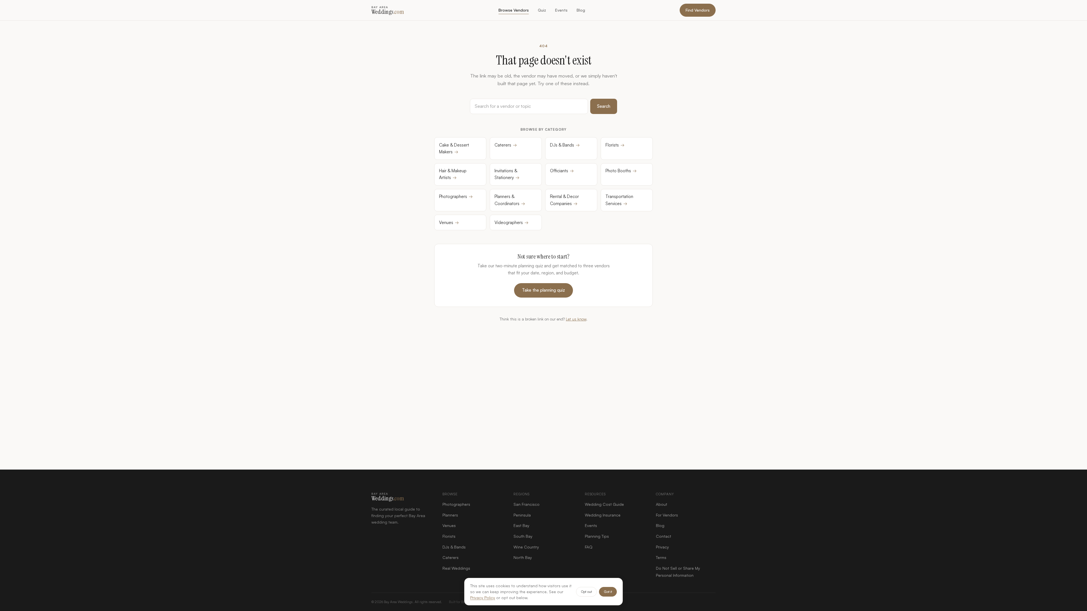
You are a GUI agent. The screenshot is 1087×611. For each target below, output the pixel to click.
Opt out (586, 592)
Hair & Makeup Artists (453, 174)
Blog (581, 10)
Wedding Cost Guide (604, 504)
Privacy (662, 547)
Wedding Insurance (602, 515)
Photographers (456, 196)
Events (561, 10)
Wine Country (526, 547)
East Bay (521, 525)
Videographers (511, 222)
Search (603, 106)
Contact (663, 536)
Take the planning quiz (543, 290)
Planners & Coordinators (510, 200)
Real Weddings (456, 568)
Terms (661, 557)
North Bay (522, 557)
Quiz (542, 10)
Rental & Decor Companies (564, 200)
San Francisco (526, 504)
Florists (614, 145)
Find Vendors (698, 10)
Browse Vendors (513, 10)
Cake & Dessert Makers (454, 148)
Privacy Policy (482, 597)
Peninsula (522, 515)
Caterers (506, 145)
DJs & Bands (565, 145)
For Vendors (667, 515)
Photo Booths (621, 170)
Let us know (576, 319)
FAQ (588, 547)
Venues (449, 222)
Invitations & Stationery (507, 174)
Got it (608, 592)
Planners (450, 515)
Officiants (562, 170)
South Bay (522, 536)
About (661, 504)
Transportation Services (619, 200)
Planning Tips (597, 536)
